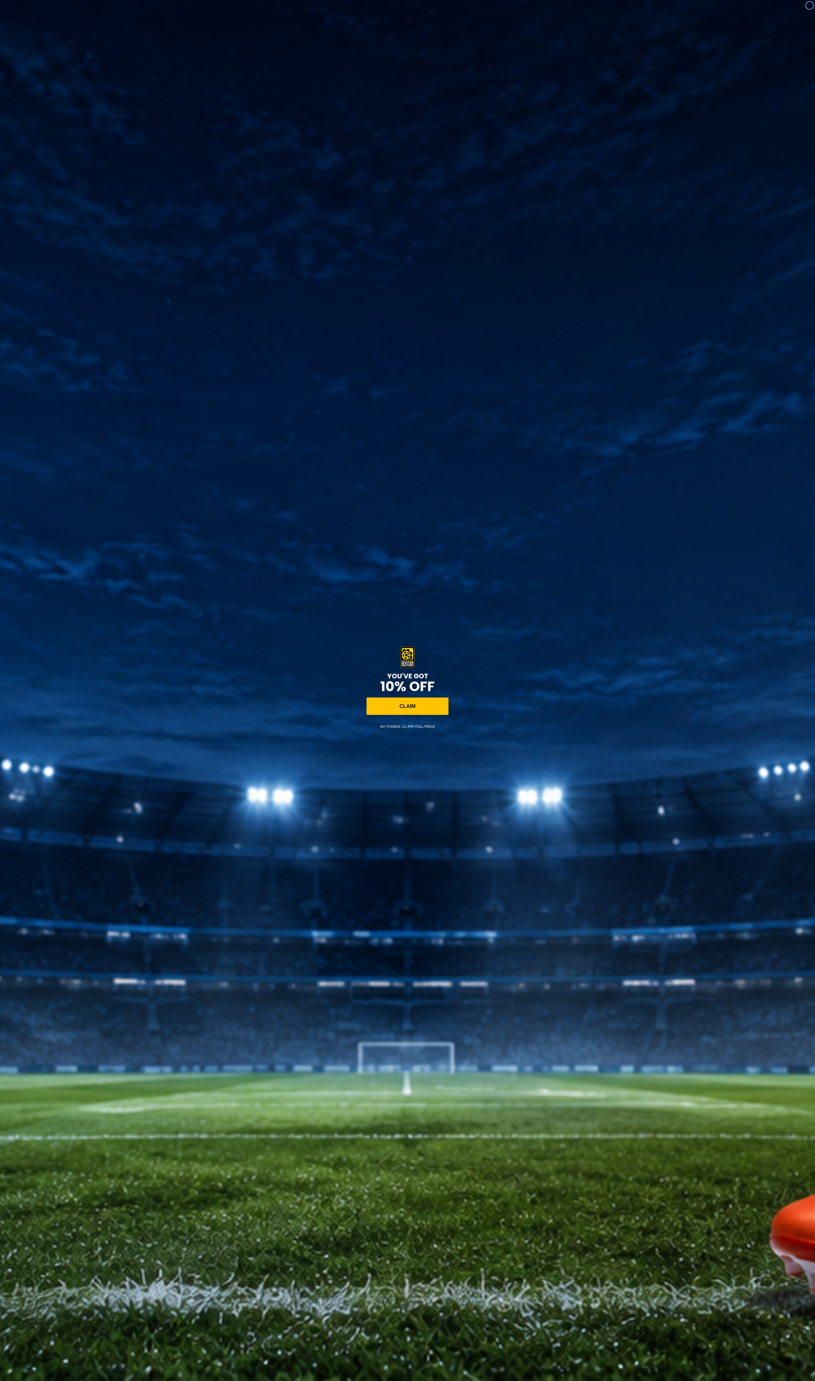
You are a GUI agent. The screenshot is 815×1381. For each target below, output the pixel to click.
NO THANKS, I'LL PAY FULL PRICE (407, 726)
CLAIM (407, 706)
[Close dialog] (809, 5)
